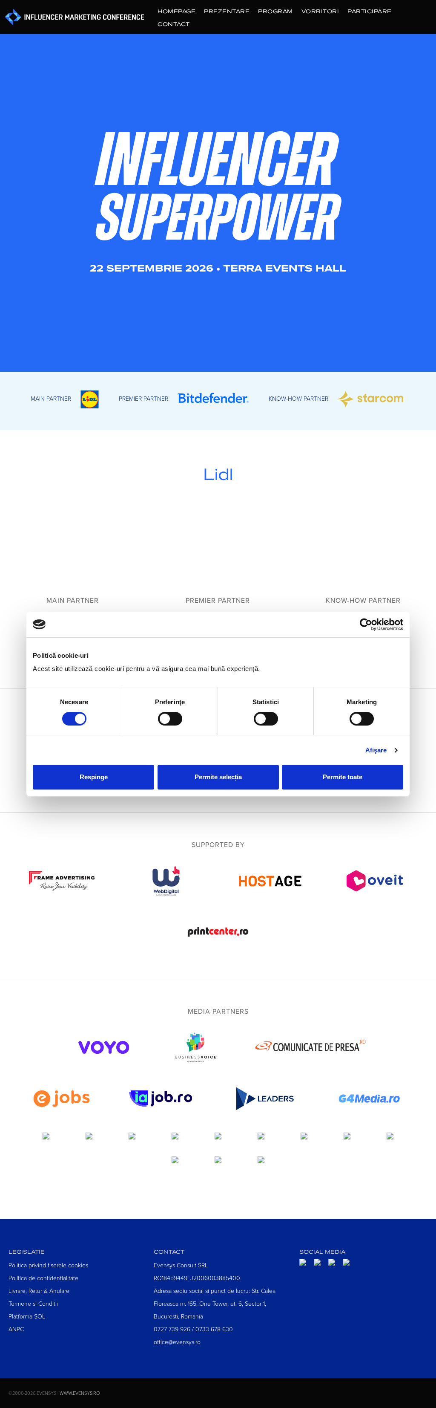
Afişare (376, 750)
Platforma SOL (27, 1316)
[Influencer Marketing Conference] (218, 185)
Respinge (94, 777)
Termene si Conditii (33, 1303)
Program (275, 11)
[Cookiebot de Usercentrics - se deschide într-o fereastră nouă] (366, 624)
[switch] (170, 719)
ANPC (16, 1329)
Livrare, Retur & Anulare (39, 1291)
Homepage (176, 11)
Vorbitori (320, 11)
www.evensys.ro (80, 1393)
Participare (369, 11)
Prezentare (227, 11)
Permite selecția (218, 777)
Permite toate (342, 777)
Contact (174, 24)
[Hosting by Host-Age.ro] (270, 894)
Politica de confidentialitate (43, 1278)
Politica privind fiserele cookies (48, 1265)
